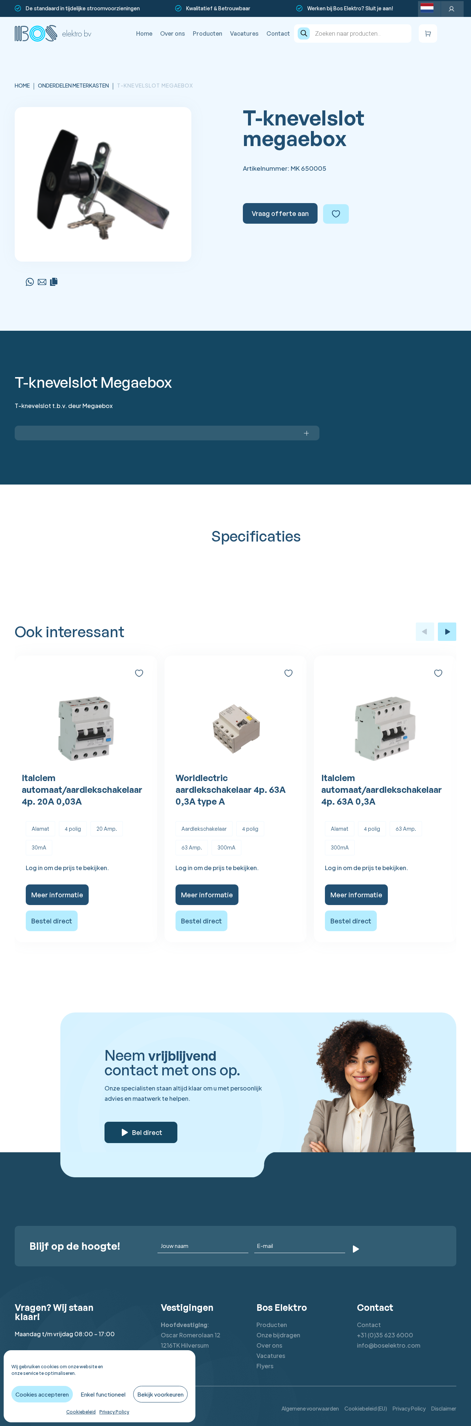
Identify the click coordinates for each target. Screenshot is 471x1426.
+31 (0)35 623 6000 (385, 1335)
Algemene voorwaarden (310, 1408)
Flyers (264, 1366)
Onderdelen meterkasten (73, 85)
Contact (278, 33)
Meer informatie (57, 895)
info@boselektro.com (388, 1345)
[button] (425, 631)
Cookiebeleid (81, 1412)
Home (144, 33)
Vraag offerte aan (280, 213)
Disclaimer (443, 1408)
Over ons (172, 33)
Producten (207, 33)
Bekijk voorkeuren (160, 1394)
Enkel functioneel (103, 1394)
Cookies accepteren (42, 1394)
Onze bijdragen (278, 1335)
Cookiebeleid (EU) (365, 1408)
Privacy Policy (114, 1412)
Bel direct (147, 1132)
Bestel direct (51, 921)
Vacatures (244, 33)
